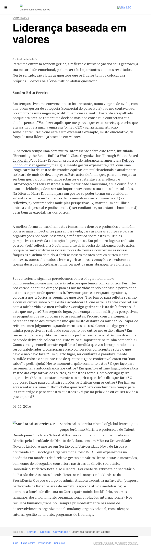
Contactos (59, 543)
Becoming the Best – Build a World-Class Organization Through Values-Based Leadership (75, 158)
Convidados (60, 532)
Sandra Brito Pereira (76, 423)
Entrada (32, 532)
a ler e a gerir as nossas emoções (82, 259)
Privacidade (44, 543)
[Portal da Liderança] (21, 5)
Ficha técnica (28, 543)
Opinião (45, 532)
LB (113, 542)
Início (15, 543)
